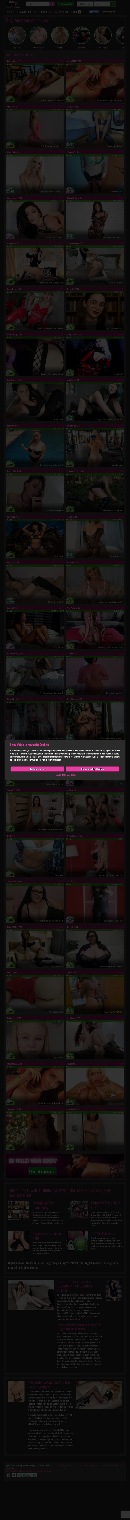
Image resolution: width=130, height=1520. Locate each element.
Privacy (67, 775)
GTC (62, 775)
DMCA (73, 775)
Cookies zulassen (37, 769)
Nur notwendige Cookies (92, 769)
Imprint (57, 775)
